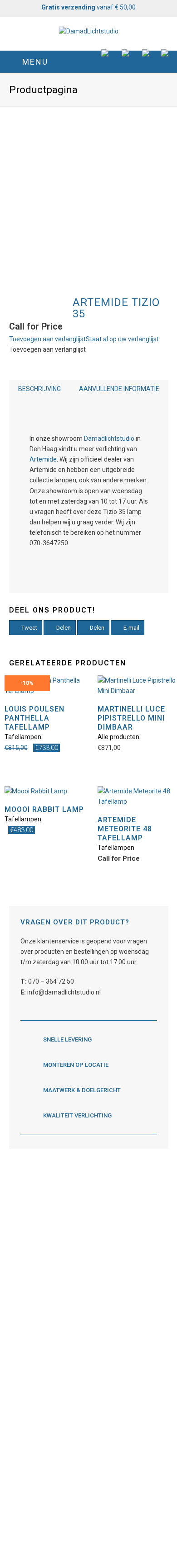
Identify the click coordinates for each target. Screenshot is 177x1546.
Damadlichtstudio (109, 438)
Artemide (43, 459)
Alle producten (118, 736)
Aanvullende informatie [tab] (119, 388)
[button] (88, 62)
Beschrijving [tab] (39, 388)
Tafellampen (23, 736)
